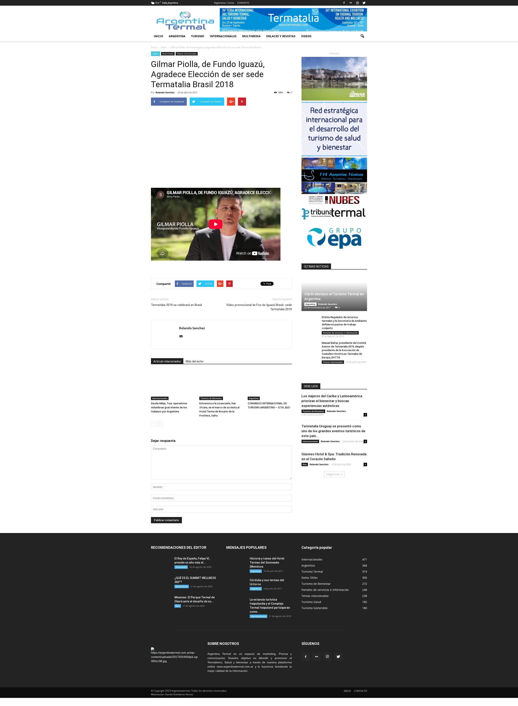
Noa (305, 464)
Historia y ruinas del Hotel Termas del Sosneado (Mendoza (267, 562)
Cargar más (333, 474)
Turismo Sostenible (314, 608)
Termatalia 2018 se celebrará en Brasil (176, 305)
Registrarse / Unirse (224, 2)
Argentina (254, 398)
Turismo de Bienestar (211, 398)
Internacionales (159, 398)
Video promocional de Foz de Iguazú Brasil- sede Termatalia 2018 (259, 307)
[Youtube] (182, 336)
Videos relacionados (186, 53)
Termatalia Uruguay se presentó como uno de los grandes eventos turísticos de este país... (333, 431)
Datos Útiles (182, 586)
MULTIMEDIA (251, 36)
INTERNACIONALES (223, 36)
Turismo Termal (312, 571)
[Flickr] (351, 3)
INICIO (158, 36)
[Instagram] (357, 3)
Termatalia (181, 567)
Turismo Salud (311, 602)
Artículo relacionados (167, 361)
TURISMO (197, 36)
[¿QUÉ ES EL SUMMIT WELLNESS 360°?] (161, 583)
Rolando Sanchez (165, 92)
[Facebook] (344, 3)
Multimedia (167, 53)
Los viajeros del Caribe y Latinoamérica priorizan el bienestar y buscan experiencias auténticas (331, 401)
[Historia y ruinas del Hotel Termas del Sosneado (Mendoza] (236, 563)
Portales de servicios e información (340, 332)
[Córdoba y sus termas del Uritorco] (236, 585)
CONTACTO (243, 2)
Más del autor (195, 361)
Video (155, 53)
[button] (362, 36)
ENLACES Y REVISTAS (280, 36)
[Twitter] (364, 3)
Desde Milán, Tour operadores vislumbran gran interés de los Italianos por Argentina (169, 407)
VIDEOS (306, 36)
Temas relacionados (333, 362)
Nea (178, 605)
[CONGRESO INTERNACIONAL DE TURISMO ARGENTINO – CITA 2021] (270, 385)
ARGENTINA (177, 36)
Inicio (154, 47)
